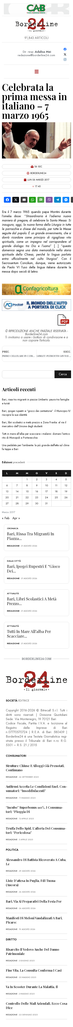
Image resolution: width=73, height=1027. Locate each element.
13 (7, 491)
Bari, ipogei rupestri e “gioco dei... (33, 568)
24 (46, 497)
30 (36, 503)
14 (17, 491)
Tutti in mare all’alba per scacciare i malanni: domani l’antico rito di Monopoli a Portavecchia (36, 436)
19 (66, 491)
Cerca (63, 374)
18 (56, 491)
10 (46, 485)
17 (46, 491)
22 (27, 497)
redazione (13, 545)
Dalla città (14, 560)
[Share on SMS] (40, 200)
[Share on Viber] (49, 200)
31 (46, 503)
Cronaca (12, 528)
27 (7, 503)
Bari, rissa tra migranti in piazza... (30, 536)
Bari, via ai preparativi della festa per (34, 901)
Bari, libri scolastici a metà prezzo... (31, 601)
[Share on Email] (24, 200)
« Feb (6, 518)
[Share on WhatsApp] (32, 200)
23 (36, 497)
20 (7, 497)
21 (17, 497)
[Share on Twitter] (15, 200)
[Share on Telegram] (57, 200)
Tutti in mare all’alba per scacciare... (29, 634)
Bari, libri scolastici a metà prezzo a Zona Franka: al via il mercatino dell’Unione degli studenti (34, 424)
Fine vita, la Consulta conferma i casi (34, 970)
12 (66, 485)
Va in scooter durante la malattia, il (32, 987)
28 (17, 503)
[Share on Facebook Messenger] (65, 200)
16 (36, 491)
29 (27, 503)
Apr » (16, 518)
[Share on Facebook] (7, 200)
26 (66, 497)
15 (27, 491)
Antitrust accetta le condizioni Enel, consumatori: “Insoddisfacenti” (36, 788)
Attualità (13, 593)
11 (56, 485)
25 (56, 497)
